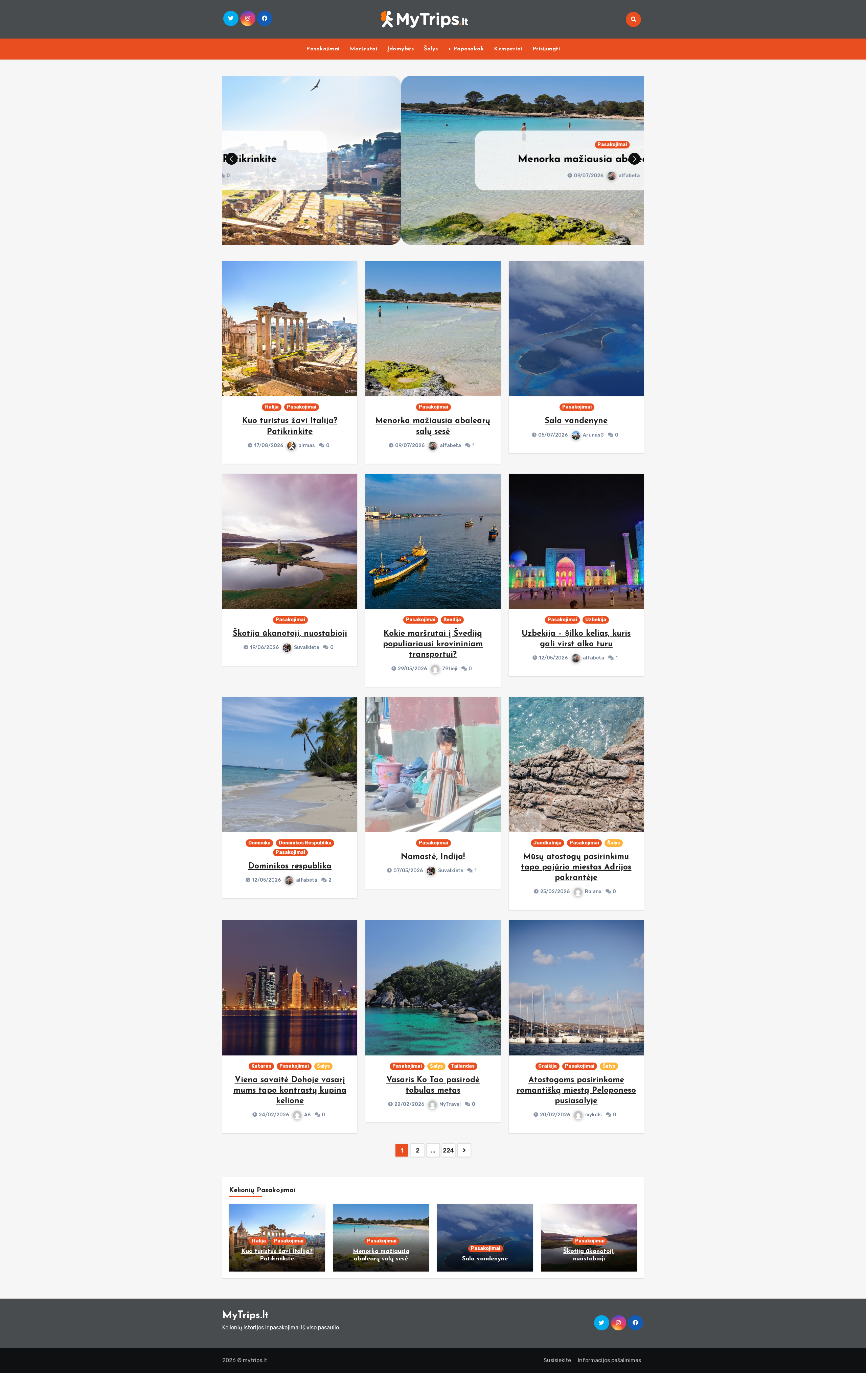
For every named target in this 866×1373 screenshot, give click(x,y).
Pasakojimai (323, 49)
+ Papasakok (466, 49)
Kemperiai (508, 49)
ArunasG (593, 435)
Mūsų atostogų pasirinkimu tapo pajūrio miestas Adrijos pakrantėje (576, 867)
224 (448, 1150)
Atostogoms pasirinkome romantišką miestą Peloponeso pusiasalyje (576, 1090)
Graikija (547, 1066)
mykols (593, 1115)
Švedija (452, 620)
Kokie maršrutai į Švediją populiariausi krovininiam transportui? (433, 644)
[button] (634, 159)
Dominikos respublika (290, 866)
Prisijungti (546, 49)
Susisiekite (557, 1360)
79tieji (449, 669)
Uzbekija (595, 620)
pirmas (306, 445)
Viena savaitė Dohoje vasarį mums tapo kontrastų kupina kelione (289, 1090)
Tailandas (463, 1066)
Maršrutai (364, 49)
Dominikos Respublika (305, 843)
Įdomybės (400, 49)
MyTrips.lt (245, 1315)
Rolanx (593, 891)
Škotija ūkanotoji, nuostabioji (290, 634)
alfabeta (450, 176)
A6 (307, 1115)
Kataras (261, 1066)
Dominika (259, 843)
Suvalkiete (306, 647)
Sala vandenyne (576, 421)
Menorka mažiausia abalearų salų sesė (433, 159)
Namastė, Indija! (433, 857)
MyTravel (450, 1104)
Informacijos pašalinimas (609, 1360)
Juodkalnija (547, 843)
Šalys (431, 49)
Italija (272, 407)
